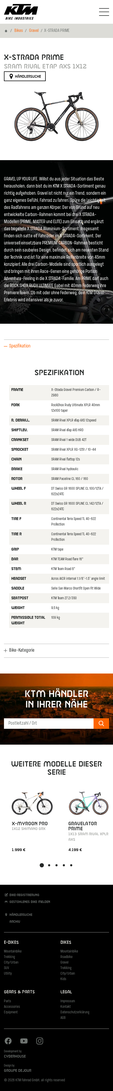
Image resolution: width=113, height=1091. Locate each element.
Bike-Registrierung (23, 895)
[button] (42, 865)
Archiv (14, 922)
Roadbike (66, 957)
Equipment (11, 1012)
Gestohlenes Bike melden (29, 902)
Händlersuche (27, 76)
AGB (63, 1018)
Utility (8, 974)
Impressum (67, 1001)
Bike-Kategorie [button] (21, 650)
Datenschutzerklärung (74, 1012)
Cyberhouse (15, 1056)
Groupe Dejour (17, 1070)
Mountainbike (13, 952)
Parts (7, 1001)
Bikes (18, 31)
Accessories (12, 1007)
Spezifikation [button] (19, 346)
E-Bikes (11, 942)
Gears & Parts (19, 992)
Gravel (34, 31)
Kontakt (65, 1007)
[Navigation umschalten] (104, 12)
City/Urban (11, 963)
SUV (6, 968)
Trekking (9, 957)
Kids (63, 979)
